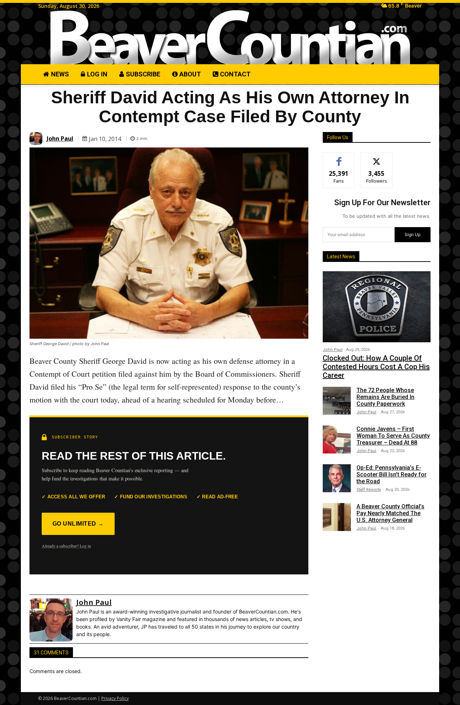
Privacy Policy (115, 698)
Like (339, 157)
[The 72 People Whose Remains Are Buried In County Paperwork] (337, 401)
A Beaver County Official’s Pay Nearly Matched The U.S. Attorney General (390, 513)
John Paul (60, 138)
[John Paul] (37, 138)
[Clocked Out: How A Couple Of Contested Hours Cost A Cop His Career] (377, 306)
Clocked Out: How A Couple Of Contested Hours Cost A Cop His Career (376, 367)
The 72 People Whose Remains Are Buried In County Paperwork (385, 397)
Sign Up (412, 234)
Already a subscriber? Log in (66, 546)
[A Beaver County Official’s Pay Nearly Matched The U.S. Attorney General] (337, 517)
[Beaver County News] (230, 38)
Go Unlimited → (78, 524)
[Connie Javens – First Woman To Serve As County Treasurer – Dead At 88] (337, 439)
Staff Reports (368, 489)
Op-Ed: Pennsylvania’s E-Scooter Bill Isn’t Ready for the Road (391, 474)
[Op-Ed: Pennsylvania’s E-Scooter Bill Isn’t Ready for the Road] (337, 478)
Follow (376, 157)
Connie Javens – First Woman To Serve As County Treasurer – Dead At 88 (393, 436)
